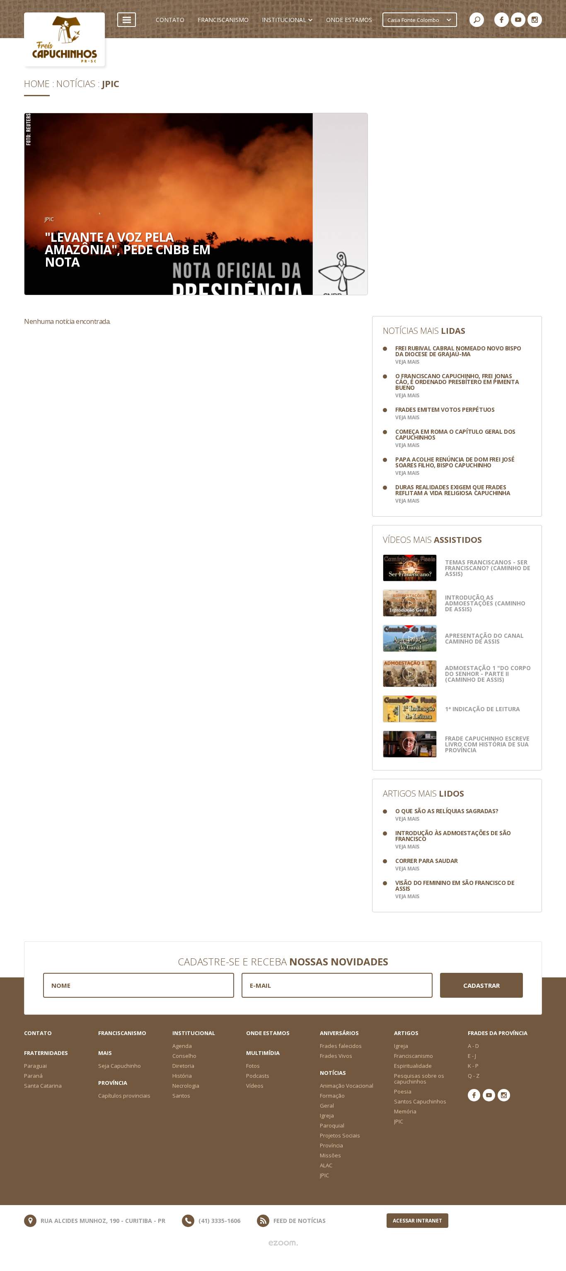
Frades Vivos (336, 1056)
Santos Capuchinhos (420, 1101)
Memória (405, 1111)
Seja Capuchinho (119, 1065)
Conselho (184, 1056)
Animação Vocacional (346, 1085)
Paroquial (332, 1125)
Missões (330, 1155)
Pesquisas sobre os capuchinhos (419, 1078)
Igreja (401, 1046)
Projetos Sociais (340, 1135)
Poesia (402, 1091)
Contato (38, 1033)
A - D (473, 1046)
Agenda (182, 1046)
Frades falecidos (341, 1046)
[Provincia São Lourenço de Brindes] (64, 39)
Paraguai (35, 1065)
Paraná (33, 1075)
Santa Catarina (43, 1085)
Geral (327, 1105)
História (182, 1075)
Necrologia (185, 1085)
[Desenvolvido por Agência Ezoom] (283, 1243)
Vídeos (255, 1085)
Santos (181, 1095)
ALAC (326, 1165)
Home (37, 83)
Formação (332, 1095)
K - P (473, 1065)
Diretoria (183, 1065)
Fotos (253, 1065)
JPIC (110, 83)
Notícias (75, 83)
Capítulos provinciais (124, 1095)
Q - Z (473, 1075)
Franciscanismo (122, 1033)
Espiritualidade (413, 1065)
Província (331, 1145)
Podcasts (257, 1075)
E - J (472, 1056)
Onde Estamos (268, 1033)
